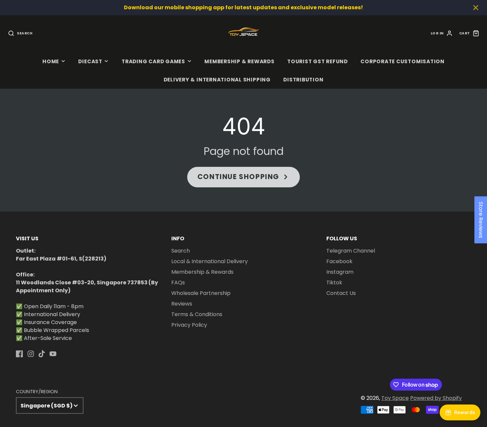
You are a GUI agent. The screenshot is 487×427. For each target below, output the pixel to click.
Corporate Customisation (402, 61)
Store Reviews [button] (481, 220)
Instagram (339, 272)
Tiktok (334, 282)
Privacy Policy (189, 325)
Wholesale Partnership (201, 293)
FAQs (178, 282)
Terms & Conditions (196, 314)
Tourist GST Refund (317, 61)
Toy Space (395, 398)
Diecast (90, 61)
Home (50, 61)
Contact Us (341, 293)
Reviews (181, 304)
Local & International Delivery (209, 261)
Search (180, 251)
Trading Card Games (153, 61)
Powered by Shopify (436, 398)
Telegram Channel (350, 251)
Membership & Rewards (239, 61)
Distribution (303, 79)
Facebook (339, 261)
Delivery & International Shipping (217, 79)
